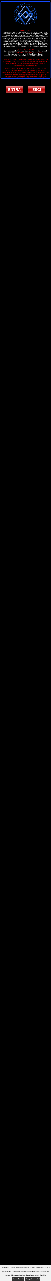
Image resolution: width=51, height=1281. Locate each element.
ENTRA (14, 89)
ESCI (36, 89)
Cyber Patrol (38, 52)
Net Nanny (29, 52)
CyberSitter (19, 52)
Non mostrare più (18, 1279)
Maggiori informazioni (32, 1279)
